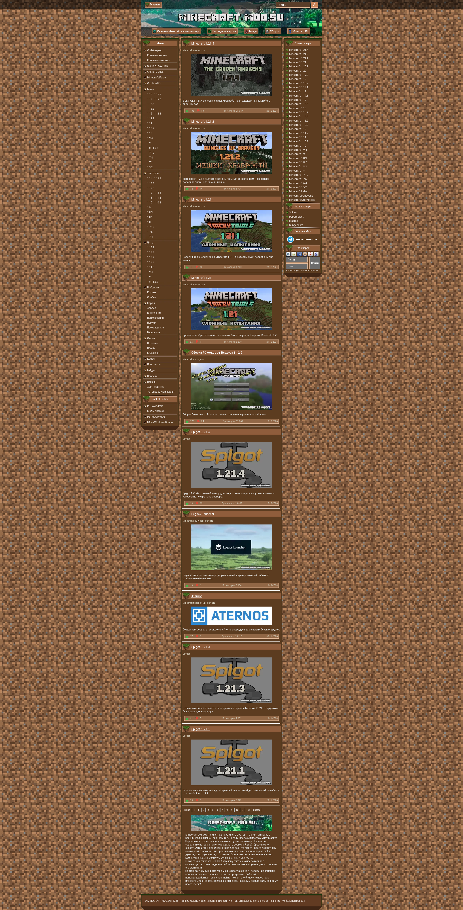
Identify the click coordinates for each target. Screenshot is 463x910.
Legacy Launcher (202, 514)
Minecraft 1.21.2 (202, 121)
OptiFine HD (154, 83)
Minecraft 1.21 (201, 278)
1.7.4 (150, 157)
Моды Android (155, 410)
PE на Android (155, 406)
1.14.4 (150, 103)
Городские (153, 332)
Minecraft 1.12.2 (298, 124)
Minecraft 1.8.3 (298, 166)
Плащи (151, 348)
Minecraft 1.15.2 (298, 112)
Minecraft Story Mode (302, 199)
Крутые (151, 292)
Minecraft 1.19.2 (298, 74)
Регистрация (292, 270)
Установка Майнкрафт (161, 391)
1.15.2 (150, 247)
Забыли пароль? (310, 270)
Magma (293, 220)
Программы (154, 364)
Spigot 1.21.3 (200, 647)
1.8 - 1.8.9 (152, 281)
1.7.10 (150, 152)
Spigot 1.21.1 (200, 729)
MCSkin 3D (153, 352)
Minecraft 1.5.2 (298, 187)
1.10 (149, 133)
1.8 (149, 222)
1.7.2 (150, 162)
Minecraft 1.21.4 (202, 43)
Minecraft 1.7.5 (298, 179)
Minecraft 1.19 (297, 79)
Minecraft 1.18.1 (298, 87)
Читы (150, 242)
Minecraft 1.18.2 (298, 83)
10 (237, 810)
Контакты (235, 900)
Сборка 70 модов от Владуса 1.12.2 (216, 352)
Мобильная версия (293, 900)
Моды (150, 89)
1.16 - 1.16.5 (154, 94)
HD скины (152, 343)
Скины (151, 338)
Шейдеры (153, 287)
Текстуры (153, 173)
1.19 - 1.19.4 (154, 178)
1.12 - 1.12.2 (154, 113)
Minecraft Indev (298, 191)
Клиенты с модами (158, 60)
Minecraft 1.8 (297, 170)
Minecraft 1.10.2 (298, 141)
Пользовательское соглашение (261, 900)
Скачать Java (155, 71)
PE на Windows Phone (160, 422)
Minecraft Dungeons (301, 195)
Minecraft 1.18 (297, 91)
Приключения (155, 317)
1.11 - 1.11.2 (154, 197)
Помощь (152, 381)
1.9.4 (150, 138)
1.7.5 (150, 231)
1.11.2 (150, 118)
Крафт (151, 358)
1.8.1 (150, 217)
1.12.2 (150, 262)
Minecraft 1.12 (297, 129)
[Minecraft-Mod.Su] (231, 17)
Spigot (293, 212)
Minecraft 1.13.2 (298, 120)
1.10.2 (150, 128)
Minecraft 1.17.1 (298, 95)
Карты (151, 303)
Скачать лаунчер (157, 65)
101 (248, 810)
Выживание (154, 312)
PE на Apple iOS (156, 416)
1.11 (149, 123)
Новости (152, 376)
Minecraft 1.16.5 (298, 104)
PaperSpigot (296, 216)
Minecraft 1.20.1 (298, 66)
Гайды (151, 370)
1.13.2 (150, 108)
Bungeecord (296, 225)
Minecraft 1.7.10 (298, 174)
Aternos (196, 596)
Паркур (151, 322)
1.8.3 (150, 212)
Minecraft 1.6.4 (298, 183)
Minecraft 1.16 (297, 108)
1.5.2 (150, 167)
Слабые (151, 297)
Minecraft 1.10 (297, 145)
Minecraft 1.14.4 (298, 116)
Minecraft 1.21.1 (202, 199)
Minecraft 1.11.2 (298, 133)
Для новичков (155, 386)
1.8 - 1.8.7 (152, 147)
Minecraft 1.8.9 (298, 158)
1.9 (149, 142)
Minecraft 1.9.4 (298, 149)
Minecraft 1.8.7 (298, 162)
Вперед (256, 810)
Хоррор (151, 308)
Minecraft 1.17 (297, 99)
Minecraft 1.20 (297, 70)
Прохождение (155, 327)
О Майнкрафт (155, 50)
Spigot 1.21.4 (200, 432)
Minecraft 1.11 (297, 137)
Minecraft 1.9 (297, 154)
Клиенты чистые (157, 55)
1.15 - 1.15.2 (154, 98)
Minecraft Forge (156, 77)
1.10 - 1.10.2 (154, 202)
